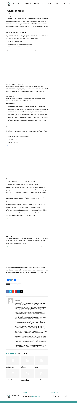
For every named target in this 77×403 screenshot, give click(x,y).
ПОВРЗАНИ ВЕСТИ (11, 353)
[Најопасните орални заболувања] (41, 373)
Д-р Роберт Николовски (13, 13)
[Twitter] (59, 396)
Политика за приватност (66, 401)
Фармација (36, 3)
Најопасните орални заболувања (41, 379)
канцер (12, 284)
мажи (16, 284)
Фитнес (50, 3)
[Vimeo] (62, 396)
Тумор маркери (9, 379)
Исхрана (56, 3)
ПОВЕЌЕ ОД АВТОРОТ (23, 353)
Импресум (46, 401)
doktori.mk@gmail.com (35, 396)
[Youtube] (65, 396)
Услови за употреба (57, 401)
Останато (63, 3)
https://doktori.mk (17, 300)
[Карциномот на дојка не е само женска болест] (27, 360)
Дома (7, 7)
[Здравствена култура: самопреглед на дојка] (27, 373)
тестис (19, 284)
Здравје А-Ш (28, 3)
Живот (43, 3)
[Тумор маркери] (12, 373)
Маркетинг (51, 401)
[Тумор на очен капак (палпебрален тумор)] (12, 360)
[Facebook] (52, 396)
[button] (69, 3)
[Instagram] (55, 396)
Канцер (16, 7)
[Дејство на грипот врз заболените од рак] (41, 360)
